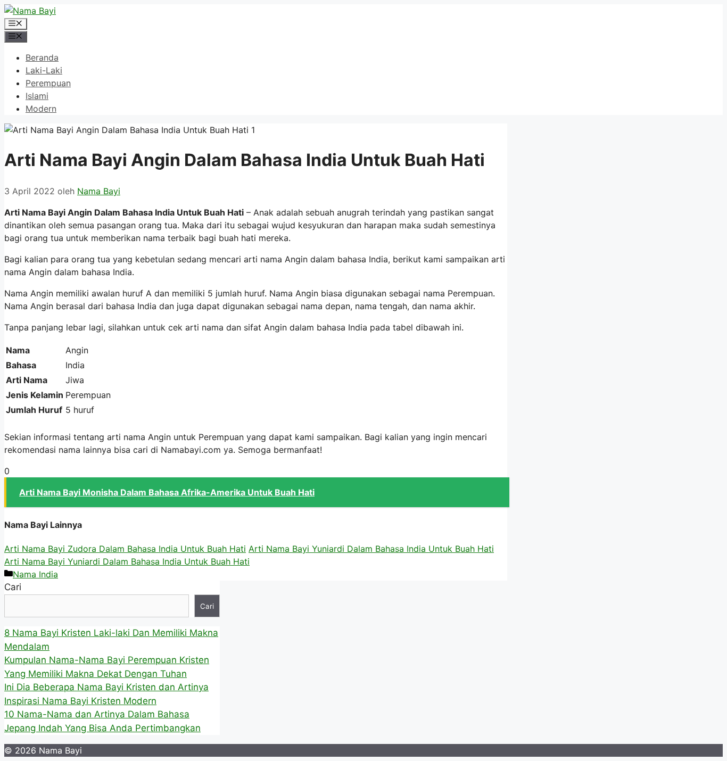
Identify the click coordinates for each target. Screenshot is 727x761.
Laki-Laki (44, 70)
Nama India (35, 574)
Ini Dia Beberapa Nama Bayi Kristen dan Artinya (106, 687)
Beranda (42, 57)
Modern (41, 108)
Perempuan (48, 83)
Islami (37, 95)
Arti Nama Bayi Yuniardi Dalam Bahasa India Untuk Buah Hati (371, 548)
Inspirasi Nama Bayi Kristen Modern (80, 701)
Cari (12, 587)
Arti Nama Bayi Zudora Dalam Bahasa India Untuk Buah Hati (125, 548)
